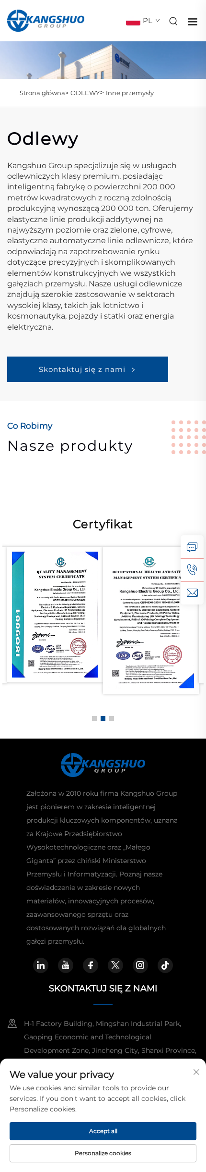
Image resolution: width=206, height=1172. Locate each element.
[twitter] (115, 965)
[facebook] (90, 965)
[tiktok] (165, 965)
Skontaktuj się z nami (82, 369)
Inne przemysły (130, 93)
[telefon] (192, 569)
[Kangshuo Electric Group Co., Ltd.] (45, 20)
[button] (94, 718)
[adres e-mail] (192, 593)
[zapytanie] (192, 546)
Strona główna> (44, 93)
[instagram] (140, 965)
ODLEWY (85, 93)
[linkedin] (40, 965)
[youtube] (65, 965)
